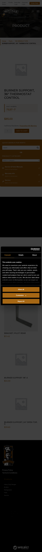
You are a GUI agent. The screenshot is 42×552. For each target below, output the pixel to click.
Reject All (21, 301)
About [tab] (34, 255)
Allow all (21, 289)
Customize (20, 295)
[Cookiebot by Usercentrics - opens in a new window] (31, 249)
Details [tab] (21, 255)
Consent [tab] (7, 255)
